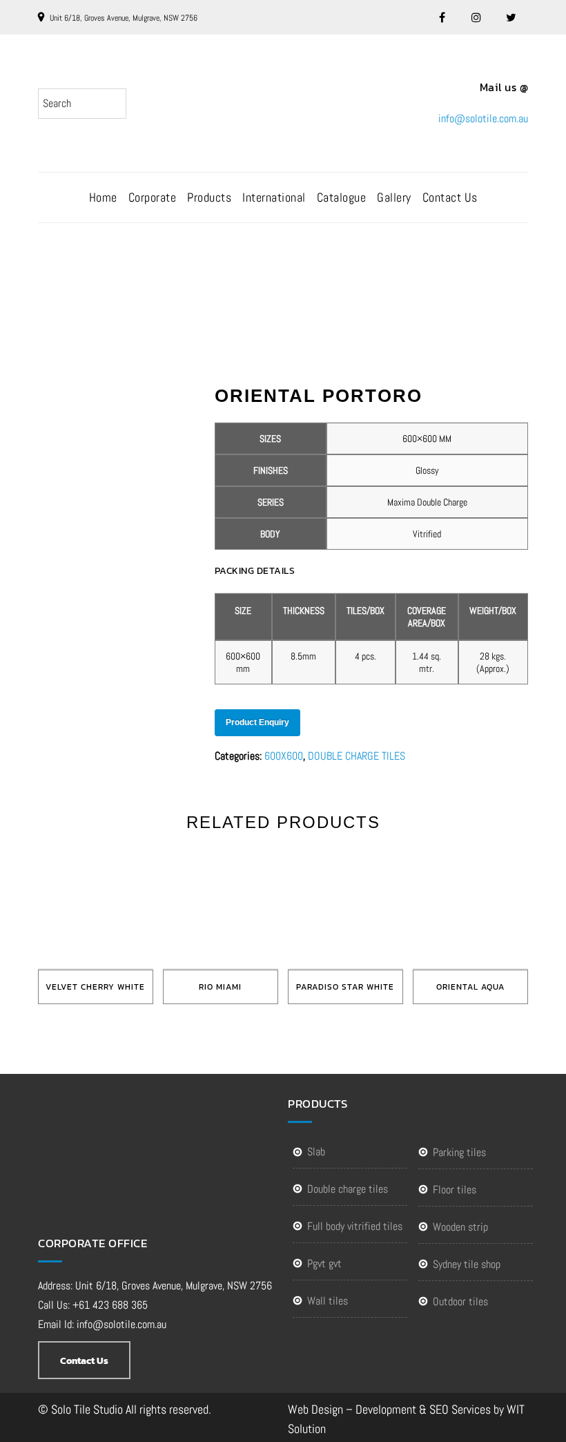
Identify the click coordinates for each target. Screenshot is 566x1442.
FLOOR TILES (454, 1189)
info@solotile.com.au (483, 118)
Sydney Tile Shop (466, 1264)
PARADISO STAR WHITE (345, 987)
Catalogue (342, 197)
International (274, 197)
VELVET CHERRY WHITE (95, 987)
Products (209, 197)
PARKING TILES (459, 1152)
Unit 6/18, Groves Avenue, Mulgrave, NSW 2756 (123, 17)
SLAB (316, 1151)
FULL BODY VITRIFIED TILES (354, 1226)
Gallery (394, 197)
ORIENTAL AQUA (470, 987)
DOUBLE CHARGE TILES (356, 756)
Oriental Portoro (298, 279)
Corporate (152, 197)
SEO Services (460, 1409)
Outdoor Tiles (460, 1301)
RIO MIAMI (220, 987)
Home (103, 197)
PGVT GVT (324, 1263)
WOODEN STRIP (460, 1227)
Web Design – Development (352, 1409)
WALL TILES (327, 1301)
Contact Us (450, 197)
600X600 (283, 756)
